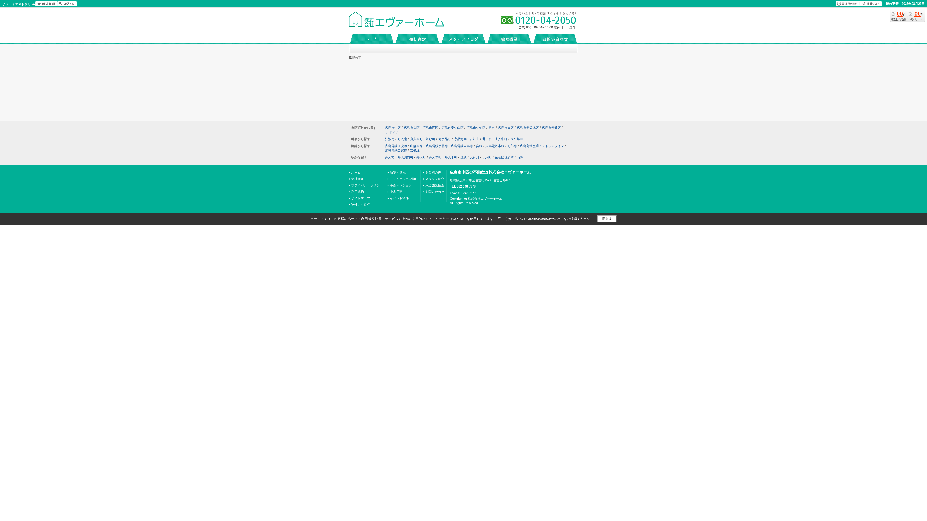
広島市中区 (393, 128)
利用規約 (357, 191)
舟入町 (421, 157)
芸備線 (415, 150)
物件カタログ (360, 204)
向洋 (520, 157)
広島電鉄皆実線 (396, 150)
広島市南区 (412, 128)
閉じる (607, 218)
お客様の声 (433, 172)
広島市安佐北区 (528, 128)
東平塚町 (517, 139)
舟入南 (402, 139)
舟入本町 (416, 139)
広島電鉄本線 (494, 146)
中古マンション (401, 185)
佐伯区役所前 (504, 157)
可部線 (512, 146)
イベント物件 (399, 198)
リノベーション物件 (404, 179)
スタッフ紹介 (434, 179)
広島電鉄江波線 (396, 146)
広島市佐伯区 (476, 128)
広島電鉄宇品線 (437, 146)
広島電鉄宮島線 (462, 146)
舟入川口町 (405, 157)
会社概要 (357, 179)
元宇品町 (444, 139)
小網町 (487, 157)
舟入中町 (501, 139)
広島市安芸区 (551, 128)
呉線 (479, 146)
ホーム (356, 172)
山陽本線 (416, 146)
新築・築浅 (398, 172)
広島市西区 (430, 128)
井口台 (487, 139)
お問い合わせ (434, 191)
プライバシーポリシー (367, 185)
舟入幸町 (435, 157)
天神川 (474, 157)
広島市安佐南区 (453, 128)
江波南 (389, 139)
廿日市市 (391, 132)
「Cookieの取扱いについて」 (544, 219)
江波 (463, 157)
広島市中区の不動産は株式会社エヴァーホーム (490, 172)
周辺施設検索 (434, 185)
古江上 (474, 139)
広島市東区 (506, 128)
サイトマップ (360, 198)
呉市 (492, 128)
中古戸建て (398, 191)
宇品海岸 (460, 139)
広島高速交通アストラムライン (542, 146)
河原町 (430, 139)
